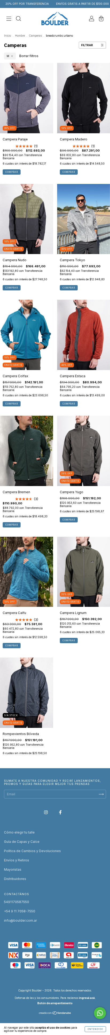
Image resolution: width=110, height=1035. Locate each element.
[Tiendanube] (55, 1014)
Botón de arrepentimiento (55, 1003)
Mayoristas (12, 869)
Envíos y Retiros (16, 860)
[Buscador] (18, 19)
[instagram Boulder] (46, 812)
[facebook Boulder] (60, 812)
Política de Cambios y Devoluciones (32, 851)
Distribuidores (15, 879)
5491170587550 (16, 902)
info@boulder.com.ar (20, 920)
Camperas (35, 35)
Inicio (7, 35)
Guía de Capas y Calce (22, 842)
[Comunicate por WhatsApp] (100, 1013)
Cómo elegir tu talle (19, 832)
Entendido (95, 1029)
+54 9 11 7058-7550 (19, 911)
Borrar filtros (28, 56)
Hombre (20, 35)
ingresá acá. (87, 997)
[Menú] (8, 19)
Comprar (11, 172)
